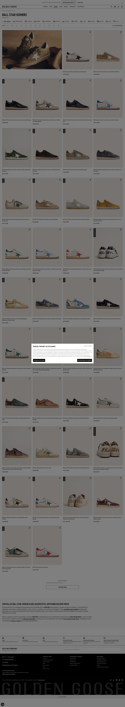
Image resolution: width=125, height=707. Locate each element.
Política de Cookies (87, 356)
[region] (62, 354)
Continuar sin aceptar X (88, 345)
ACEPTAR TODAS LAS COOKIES (84, 360)
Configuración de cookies (39, 360)
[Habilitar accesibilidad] (2, 704)
